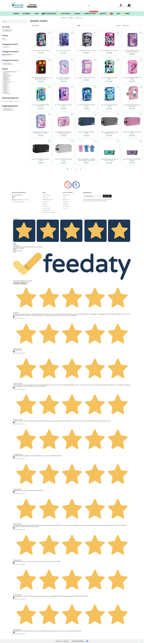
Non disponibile (8, 29)
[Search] (89, 5)
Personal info (66, 195)
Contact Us (46, 201)
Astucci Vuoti (8, 64)
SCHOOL (7, 47)
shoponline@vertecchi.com (21, 199)
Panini (6, 88)
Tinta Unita (7, 93)
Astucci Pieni (8, 63)
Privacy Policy (46, 208)
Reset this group (7, 55)
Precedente (17, 283)
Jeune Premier (8, 82)
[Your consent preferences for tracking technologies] (141, 640)
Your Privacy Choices (77, 641)
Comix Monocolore (9, 110)
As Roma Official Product (10, 71)
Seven (6, 89)
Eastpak (7, 77)
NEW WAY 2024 (8, 108)
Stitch (6, 91)
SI (5, 39)
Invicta (6, 80)
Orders (65, 197)
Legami (6, 84)
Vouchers (65, 203)
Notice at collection (62, 641)
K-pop (6, 83)
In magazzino (8, 31)
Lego (6, 85)
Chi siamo (45, 197)
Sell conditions (47, 195)
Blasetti (6, 73)
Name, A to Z (132, 26)
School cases (9, 54)
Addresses (66, 201)
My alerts (65, 208)
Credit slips (66, 199)
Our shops (45, 206)
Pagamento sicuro (48, 199)
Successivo (24, 283)
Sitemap (45, 203)
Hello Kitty (7, 79)
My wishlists (66, 206)
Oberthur (6, 87)
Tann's (6, 92)
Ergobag (6, 78)
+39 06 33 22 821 (19, 202)
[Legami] (111, 13)
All (4, 38)
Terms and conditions (49, 212)
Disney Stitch (8, 75)
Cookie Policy (46, 210)
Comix (6, 74)
